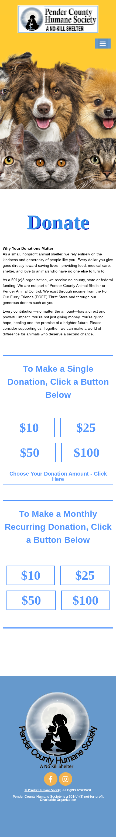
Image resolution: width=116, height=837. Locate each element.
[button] (103, 44)
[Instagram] (65, 779)
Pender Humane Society (44, 790)
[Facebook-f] (50, 779)
